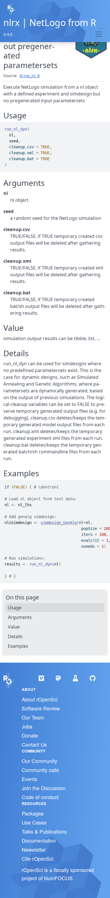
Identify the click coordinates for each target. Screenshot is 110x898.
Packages (33, 813)
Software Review (41, 708)
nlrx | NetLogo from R (49, 22)
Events (29, 778)
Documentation (39, 840)
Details (15, 636)
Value (14, 627)
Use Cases (34, 822)
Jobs (27, 726)
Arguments (20, 617)
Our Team (33, 717)
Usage (14, 608)
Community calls (40, 769)
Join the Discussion (43, 788)
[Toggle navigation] (99, 34)
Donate (30, 735)
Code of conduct (40, 797)
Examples (18, 646)
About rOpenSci (40, 699)
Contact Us (34, 744)
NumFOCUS (58, 878)
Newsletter (34, 849)
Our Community (39, 760)
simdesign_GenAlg (59, 522)
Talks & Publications (44, 831)
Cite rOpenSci (37, 858)
